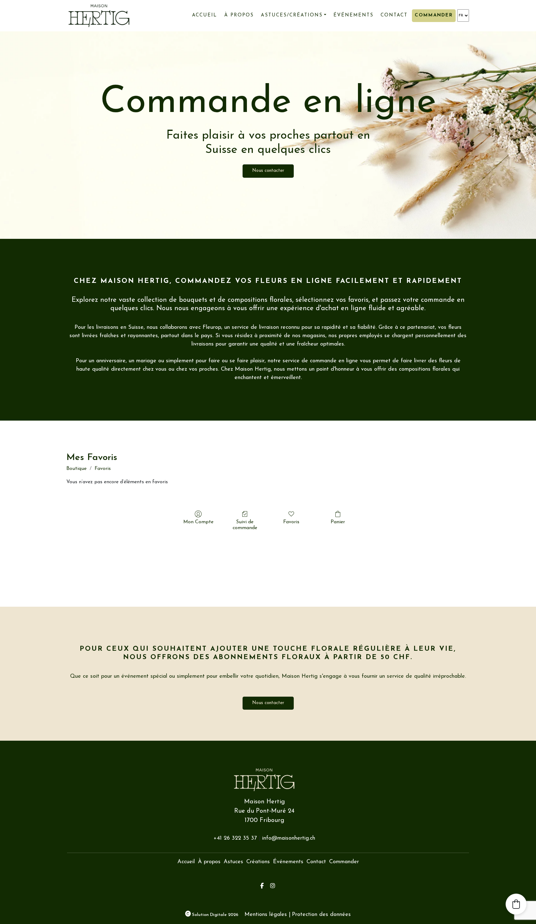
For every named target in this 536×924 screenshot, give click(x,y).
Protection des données (321, 914)
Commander (434, 15)
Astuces (233, 862)
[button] (516, 904)
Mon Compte (198, 522)
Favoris (103, 468)
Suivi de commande (245, 525)
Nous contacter (268, 170)
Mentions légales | (267, 914)
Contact (394, 15)
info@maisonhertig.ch (288, 838)
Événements (353, 15)
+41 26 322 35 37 (235, 838)
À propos (239, 15)
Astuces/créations (292, 15)
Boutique (76, 468)
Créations (258, 862)
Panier (338, 522)
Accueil (204, 15)
